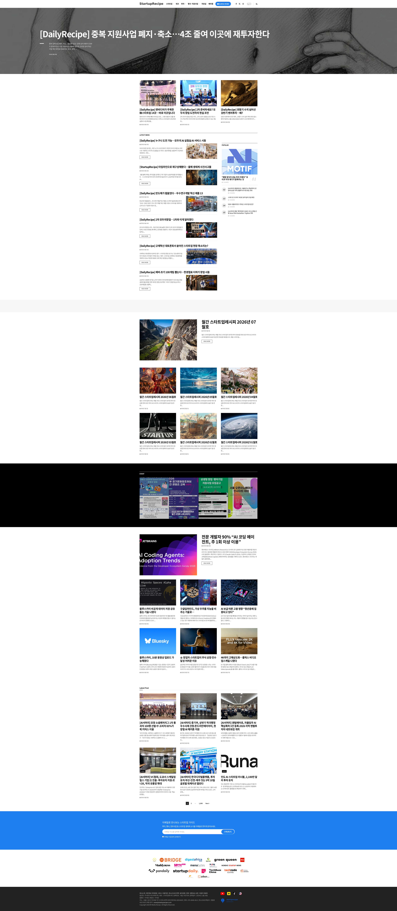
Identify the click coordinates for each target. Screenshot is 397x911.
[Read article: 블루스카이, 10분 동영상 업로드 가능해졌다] (158, 641)
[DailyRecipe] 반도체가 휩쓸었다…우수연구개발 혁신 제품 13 (171, 193)
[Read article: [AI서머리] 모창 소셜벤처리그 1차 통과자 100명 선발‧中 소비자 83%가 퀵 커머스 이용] (158, 706)
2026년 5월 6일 (225, 408)
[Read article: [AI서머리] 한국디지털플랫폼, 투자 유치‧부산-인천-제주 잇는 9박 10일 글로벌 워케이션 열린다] (198, 761)
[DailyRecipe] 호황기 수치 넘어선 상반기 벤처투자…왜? (238, 111)
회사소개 (142, 893)
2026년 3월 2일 (185, 454)
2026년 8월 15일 (145, 197)
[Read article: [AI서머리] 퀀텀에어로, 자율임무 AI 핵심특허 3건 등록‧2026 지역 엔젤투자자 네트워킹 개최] (239, 706)
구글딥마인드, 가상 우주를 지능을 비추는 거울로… (198, 610)
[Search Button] (256, 4)
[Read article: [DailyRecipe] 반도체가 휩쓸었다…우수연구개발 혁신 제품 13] (201, 203)
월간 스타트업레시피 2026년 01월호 (239, 442)
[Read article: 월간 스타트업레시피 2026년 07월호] (168, 339)
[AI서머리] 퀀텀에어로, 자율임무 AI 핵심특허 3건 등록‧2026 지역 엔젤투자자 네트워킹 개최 (242, 189)
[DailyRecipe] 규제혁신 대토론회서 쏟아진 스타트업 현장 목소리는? (174, 246)
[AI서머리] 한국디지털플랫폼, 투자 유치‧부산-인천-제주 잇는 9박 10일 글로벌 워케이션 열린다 (197, 780)
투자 (182, 3)
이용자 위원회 (203, 893)
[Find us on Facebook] (236, 4)
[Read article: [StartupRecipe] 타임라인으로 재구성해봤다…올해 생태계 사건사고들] (201, 177)
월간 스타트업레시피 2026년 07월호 (229, 324)
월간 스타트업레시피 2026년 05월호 (198, 397)
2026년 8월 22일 (145, 124)
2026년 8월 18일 (145, 171)
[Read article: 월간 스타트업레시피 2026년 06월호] (158, 381)
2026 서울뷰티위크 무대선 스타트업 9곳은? (241, 204)
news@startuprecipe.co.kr (163, 902)
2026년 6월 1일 (185, 408)
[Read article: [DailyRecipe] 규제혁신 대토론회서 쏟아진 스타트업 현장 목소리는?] (201, 256)
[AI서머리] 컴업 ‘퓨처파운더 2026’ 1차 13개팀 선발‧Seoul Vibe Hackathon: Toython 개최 (242, 212)
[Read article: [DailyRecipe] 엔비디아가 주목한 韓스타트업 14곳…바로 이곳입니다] (158, 93)
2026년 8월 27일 (206, 518)
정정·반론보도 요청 (192, 893)
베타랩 (211, 3)
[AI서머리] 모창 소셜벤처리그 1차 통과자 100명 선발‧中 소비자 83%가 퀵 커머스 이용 (158, 726)
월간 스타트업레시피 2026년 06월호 (158, 397)
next (388, 67)
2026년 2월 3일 (225, 454)
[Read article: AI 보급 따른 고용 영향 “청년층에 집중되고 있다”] (239, 592)
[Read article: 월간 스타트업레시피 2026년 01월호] (239, 426)
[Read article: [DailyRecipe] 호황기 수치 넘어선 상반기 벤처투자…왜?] (239, 93)
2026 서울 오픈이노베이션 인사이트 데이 (242, 513)
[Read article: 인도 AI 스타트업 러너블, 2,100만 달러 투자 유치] (239, 761)
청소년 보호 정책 (174, 893)
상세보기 (177, 837)
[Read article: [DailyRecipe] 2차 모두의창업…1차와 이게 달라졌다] (201, 230)
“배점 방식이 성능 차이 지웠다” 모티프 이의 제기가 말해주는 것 (235, 178)
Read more (146, 157)
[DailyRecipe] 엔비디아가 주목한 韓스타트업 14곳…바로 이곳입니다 (157, 111)
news (143, 717)
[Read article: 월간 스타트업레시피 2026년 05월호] (198, 381)
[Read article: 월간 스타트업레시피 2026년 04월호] (239, 381)
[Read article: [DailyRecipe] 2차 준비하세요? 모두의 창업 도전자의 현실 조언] (198, 93)
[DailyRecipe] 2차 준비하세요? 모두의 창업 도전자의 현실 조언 (197, 111)
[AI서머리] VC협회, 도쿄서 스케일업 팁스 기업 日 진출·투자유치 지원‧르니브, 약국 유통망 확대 (158, 780)
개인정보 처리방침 (151, 893)
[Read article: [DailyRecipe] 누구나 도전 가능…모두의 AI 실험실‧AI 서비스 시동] (201, 151)
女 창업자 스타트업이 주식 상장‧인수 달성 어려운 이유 (198, 659)
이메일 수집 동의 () (172, 837)
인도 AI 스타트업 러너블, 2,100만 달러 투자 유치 (239, 778)
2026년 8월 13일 (145, 250)
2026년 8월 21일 (185, 124)
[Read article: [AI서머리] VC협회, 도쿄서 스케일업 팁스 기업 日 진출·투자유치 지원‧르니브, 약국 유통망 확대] (158, 761)
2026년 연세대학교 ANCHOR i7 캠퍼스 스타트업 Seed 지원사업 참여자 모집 (153, 512)
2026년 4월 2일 (144, 454)
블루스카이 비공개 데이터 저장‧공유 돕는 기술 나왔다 (157, 610)
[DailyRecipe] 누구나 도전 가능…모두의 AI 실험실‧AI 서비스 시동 (173, 140)
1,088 (201, 803)
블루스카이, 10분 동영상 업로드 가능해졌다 (157, 659)
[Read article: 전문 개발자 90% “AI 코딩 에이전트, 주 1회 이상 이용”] (168, 554)
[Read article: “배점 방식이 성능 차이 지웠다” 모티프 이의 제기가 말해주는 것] (239, 161)
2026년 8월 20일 (226, 122)
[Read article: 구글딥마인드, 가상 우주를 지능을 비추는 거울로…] (198, 592)
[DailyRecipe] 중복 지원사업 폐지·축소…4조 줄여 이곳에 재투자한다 (154, 34)
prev (379, 67)
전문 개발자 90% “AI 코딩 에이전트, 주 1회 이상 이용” (228, 539)
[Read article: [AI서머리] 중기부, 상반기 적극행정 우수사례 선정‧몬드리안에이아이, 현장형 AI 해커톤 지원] (198, 706)
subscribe (224, 4)
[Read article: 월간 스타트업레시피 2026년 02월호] (198, 426)
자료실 (204, 3)
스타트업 (169, 3)
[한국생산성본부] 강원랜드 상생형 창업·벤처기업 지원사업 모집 (212, 512)
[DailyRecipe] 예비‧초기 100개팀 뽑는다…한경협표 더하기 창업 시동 (175, 272)
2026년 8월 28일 (147, 518)
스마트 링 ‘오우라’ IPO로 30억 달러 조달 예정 (241, 197)
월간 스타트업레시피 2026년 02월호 (198, 442)
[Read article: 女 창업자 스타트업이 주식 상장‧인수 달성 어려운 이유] (198, 641)
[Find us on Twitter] (239, 4)
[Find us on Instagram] (243, 4)
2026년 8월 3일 (206, 331)
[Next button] (255, 498)
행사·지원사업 (193, 3)
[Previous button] (141, 498)
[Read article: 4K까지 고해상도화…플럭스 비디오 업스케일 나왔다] (239, 641)
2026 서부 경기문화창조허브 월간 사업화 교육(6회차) (183, 513)
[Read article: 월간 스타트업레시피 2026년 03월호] (158, 426)
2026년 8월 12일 (145, 276)
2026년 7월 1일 (144, 408)
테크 (177, 3)
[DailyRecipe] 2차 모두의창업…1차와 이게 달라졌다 (166, 219)
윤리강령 (182, 893)
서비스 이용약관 (163, 893)
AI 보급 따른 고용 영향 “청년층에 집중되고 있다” (238, 610)
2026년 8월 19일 (145, 144)
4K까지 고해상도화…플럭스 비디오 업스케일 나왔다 (238, 659)
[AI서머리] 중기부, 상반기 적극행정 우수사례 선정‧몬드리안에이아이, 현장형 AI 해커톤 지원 (198, 726)
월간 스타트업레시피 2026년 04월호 (239, 397)
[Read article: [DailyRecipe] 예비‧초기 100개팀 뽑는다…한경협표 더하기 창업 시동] (201, 282)
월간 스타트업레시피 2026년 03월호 (158, 442)
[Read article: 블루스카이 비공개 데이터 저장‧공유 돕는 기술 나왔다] (158, 592)
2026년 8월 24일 (236, 518)
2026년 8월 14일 (145, 223)
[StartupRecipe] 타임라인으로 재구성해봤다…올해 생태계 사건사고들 (175, 167)
